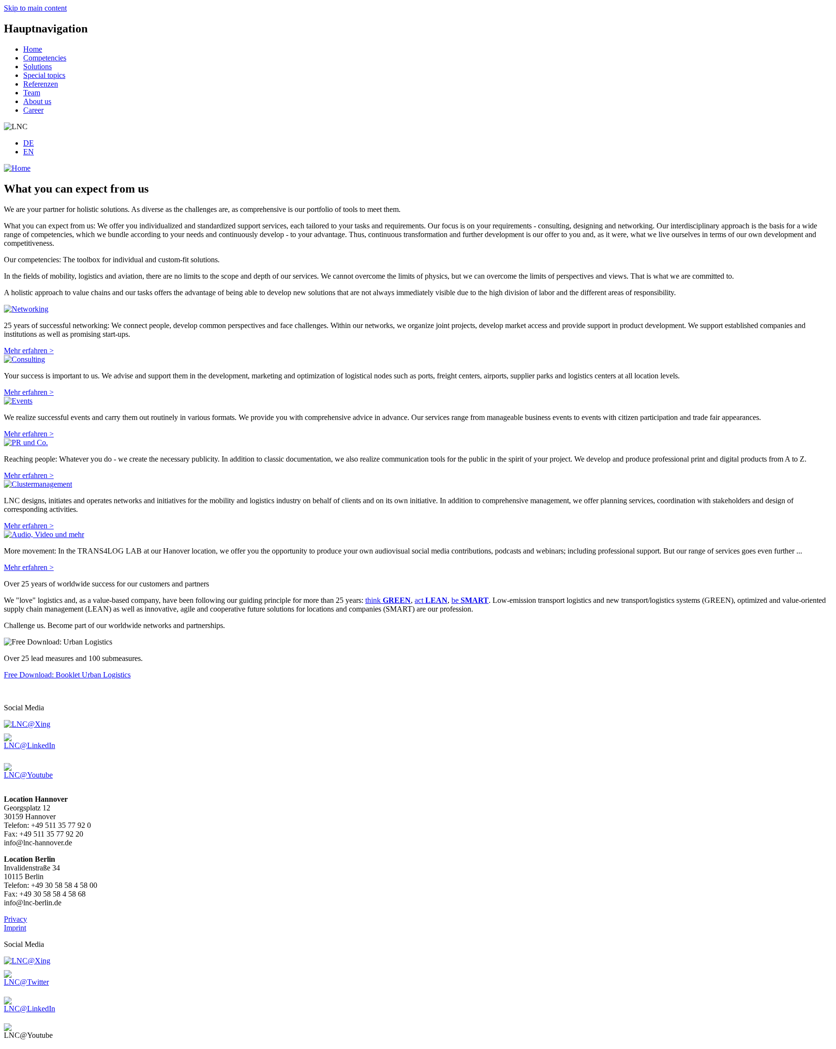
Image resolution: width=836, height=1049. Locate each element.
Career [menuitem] (33, 110)
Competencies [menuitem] (44, 58)
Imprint (15, 928)
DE (28, 143)
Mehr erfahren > (29, 350)
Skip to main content (35, 8)
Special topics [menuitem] (44, 75)
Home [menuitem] (32, 49)
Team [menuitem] (31, 93)
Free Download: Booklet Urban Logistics (67, 675)
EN (28, 152)
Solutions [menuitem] (37, 66)
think (388, 600)
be (470, 600)
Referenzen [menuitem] (40, 84)
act (431, 600)
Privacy (15, 919)
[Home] (17, 168)
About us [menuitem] (37, 101)
